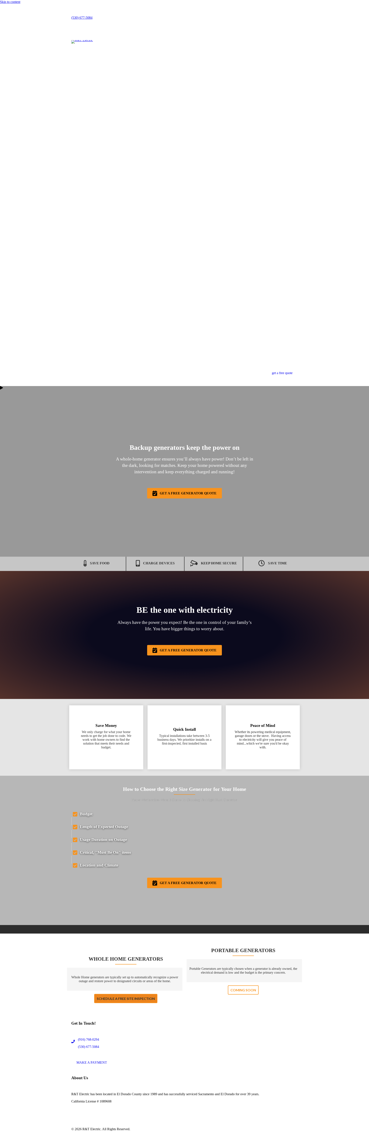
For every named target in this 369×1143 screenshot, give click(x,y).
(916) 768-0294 (88, 1039)
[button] (184, 493)
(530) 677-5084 (81, 17)
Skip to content (10, 2)
